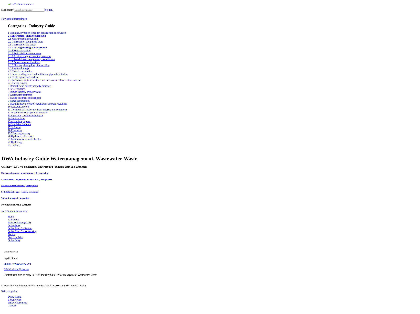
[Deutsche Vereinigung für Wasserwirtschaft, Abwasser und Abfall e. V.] (210, 4)
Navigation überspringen (14, 18)
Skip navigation (9, 291)
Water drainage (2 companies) (15, 198)
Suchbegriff (7, 9)
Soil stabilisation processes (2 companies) (20, 192)
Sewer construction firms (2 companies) (19, 185)
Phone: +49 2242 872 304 (17, 263)
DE (50, 9)
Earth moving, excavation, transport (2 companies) (24, 173)
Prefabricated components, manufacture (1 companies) (26, 179)
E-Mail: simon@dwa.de (16, 269)
